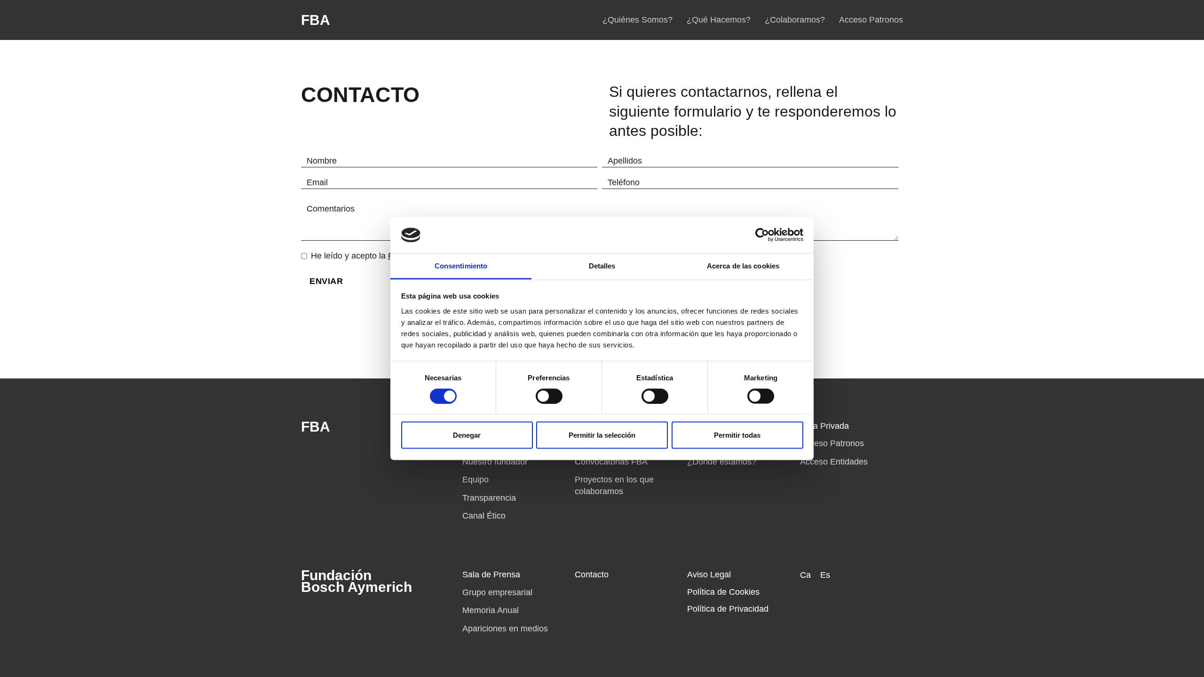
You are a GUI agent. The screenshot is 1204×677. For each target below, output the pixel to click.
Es (825, 575)
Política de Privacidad (727, 609)
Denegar (467, 435)
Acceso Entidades (834, 461)
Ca (805, 575)
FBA (315, 20)
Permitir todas (737, 435)
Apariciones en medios (505, 628)
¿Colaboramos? (795, 19)
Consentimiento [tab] (461, 265)
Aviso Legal (709, 574)
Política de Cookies (723, 592)
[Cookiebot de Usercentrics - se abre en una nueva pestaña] (762, 235)
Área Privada (824, 426)
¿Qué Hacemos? (719, 19)
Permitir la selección (602, 435)
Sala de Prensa (491, 574)
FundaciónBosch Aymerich (356, 581)
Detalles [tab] (602, 265)
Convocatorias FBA (611, 461)
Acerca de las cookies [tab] (743, 265)
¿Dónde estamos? (721, 461)
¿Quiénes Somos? (637, 19)
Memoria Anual (490, 610)
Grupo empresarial (497, 592)
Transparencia (489, 498)
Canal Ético (484, 515)
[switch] (549, 395)
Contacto (592, 574)
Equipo (475, 479)
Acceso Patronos (871, 19)
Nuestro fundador (495, 461)
